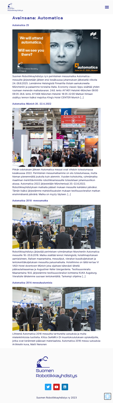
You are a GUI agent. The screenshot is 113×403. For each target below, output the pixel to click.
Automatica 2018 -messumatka (30, 200)
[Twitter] (48, 387)
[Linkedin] (65, 387)
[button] (107, 7)
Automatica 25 (20, 25)
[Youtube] (56, 387)
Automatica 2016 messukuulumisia (32, 282)
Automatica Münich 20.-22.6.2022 (31, 103)
